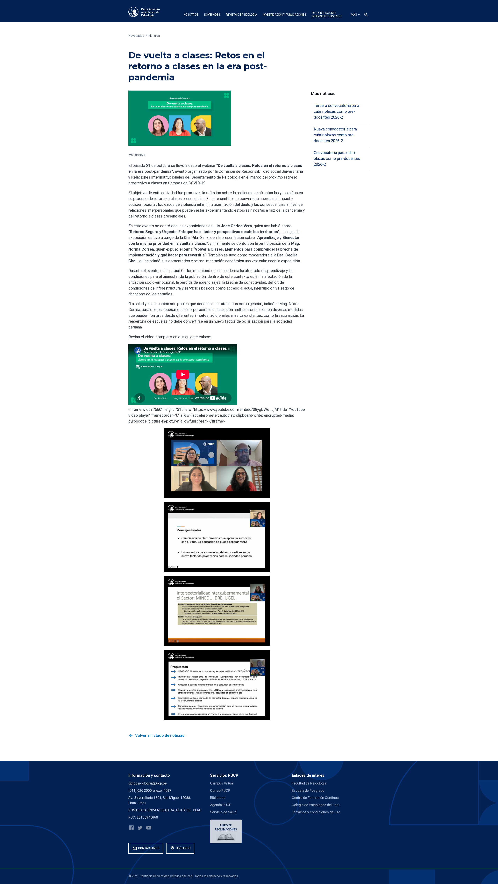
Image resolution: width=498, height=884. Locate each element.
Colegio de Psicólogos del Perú (316, 805)
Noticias (154, 36)
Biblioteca (217, 798)
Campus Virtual (222, 783)
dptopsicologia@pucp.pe (147, 783)
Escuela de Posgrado (308, 790)
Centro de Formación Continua (315, 798)
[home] (144, 12)
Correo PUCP (220, 790)
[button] (191, 15)
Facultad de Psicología (309, 783)
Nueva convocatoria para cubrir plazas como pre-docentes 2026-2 (335, 135)
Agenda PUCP (220, 805)
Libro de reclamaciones (226, 827)
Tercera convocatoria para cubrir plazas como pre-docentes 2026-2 (336, 111)
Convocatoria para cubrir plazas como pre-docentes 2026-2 (337, 158)
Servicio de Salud (223, 812)
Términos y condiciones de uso (316, 812)
